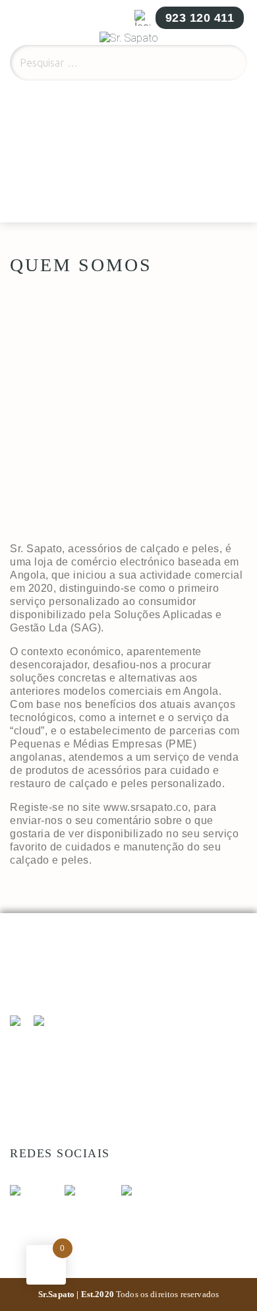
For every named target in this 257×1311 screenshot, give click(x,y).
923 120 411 (200, 17)
